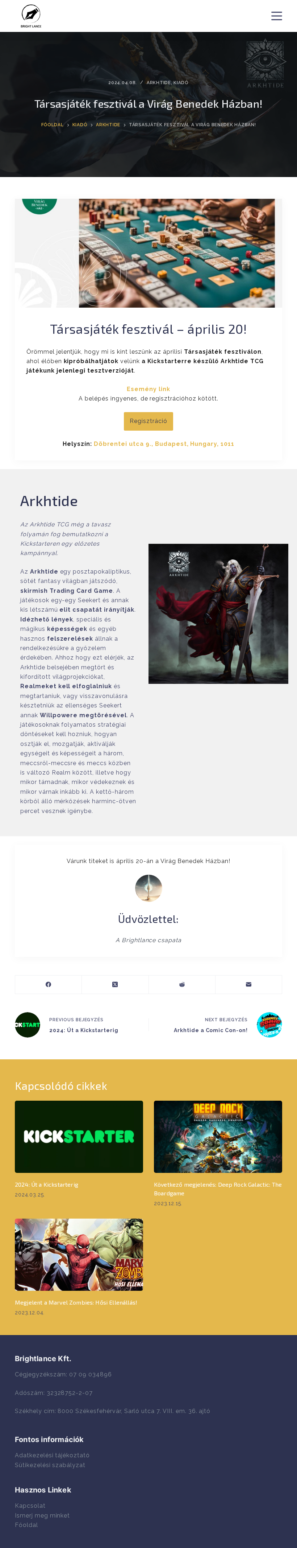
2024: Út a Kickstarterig (46, 1184)
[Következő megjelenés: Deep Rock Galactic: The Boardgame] (218, 1137)
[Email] (249, 985)
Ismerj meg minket (42, 1515)
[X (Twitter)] (115, 985)
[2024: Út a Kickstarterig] (79, 1137)
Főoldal (26, 1525)
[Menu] (276, 16)
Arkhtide (159, 82)
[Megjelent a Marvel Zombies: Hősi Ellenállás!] (79, 1255)
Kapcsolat (30, 1505)
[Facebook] (48, 985)
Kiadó (181, 82)
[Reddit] (182, 985)
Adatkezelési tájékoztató (52, 1455)
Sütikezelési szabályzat (50, 1465)
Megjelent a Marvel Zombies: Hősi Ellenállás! (76, 1302)
